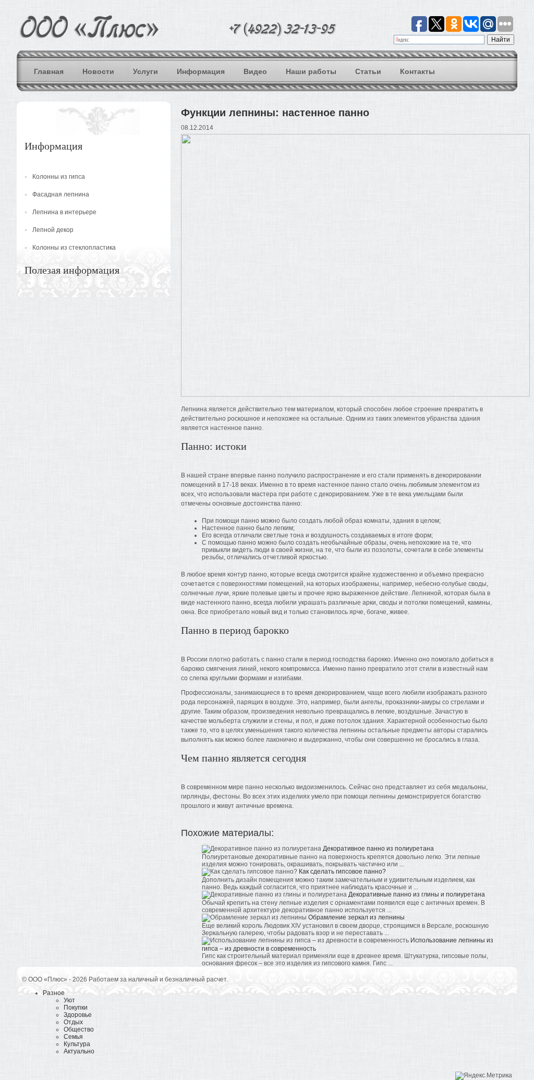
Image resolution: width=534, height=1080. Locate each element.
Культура (77, 1044)
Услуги (145, 71)
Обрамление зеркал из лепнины (356, 917)
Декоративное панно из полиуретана (378, 848)
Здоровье (78, 1014)
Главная (49, 71)
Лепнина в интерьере (64, 212)
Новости (98, 71)
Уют (69, 1000)
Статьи (368, 71)
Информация (201, 71)
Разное (54, 993)
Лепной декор (53, 230)
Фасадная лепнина (60, 194)
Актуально (79, 1051)
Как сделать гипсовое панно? (342, 871)
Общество (79, 1029)
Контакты (417, 71)
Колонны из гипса (58, 176)
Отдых (73, 1022)
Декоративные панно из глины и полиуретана (416, 894)
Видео (255, 71)
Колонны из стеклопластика (74, 247)
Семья (73, 1036)
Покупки (76, 1007)
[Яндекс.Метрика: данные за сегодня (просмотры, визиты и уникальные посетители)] (483, 1076)
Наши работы (311, 71)
